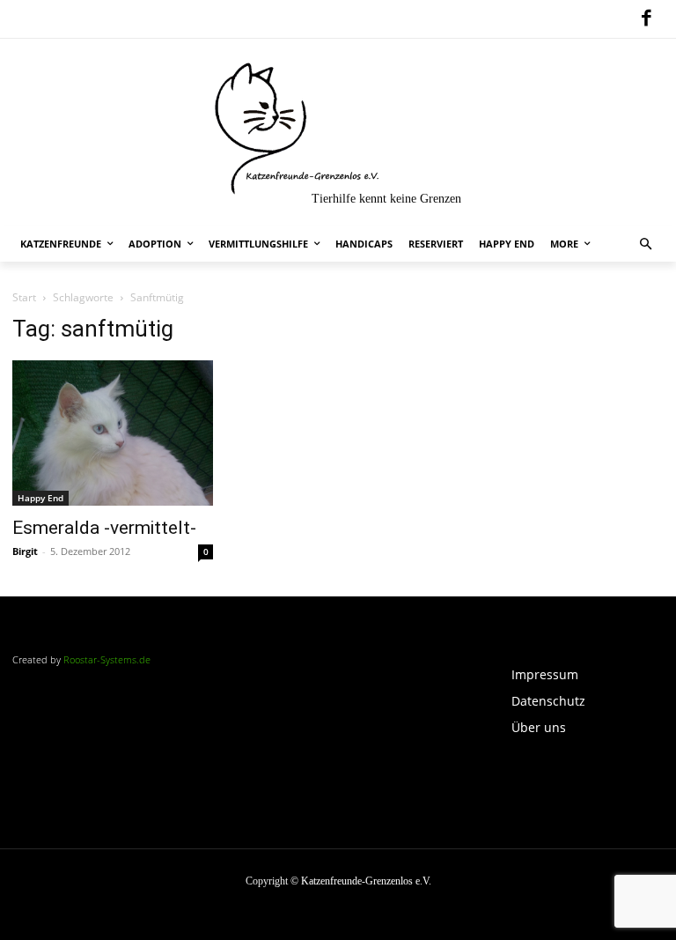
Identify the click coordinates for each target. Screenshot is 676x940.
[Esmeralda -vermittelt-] (112, 433)
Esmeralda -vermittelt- (104, 527)
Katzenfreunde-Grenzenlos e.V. (366, 881)
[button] (646, 244)
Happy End (40, 498)
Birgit (25, 551)
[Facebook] (646, 19)
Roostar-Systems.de (107, 659)
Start (24, 297)
